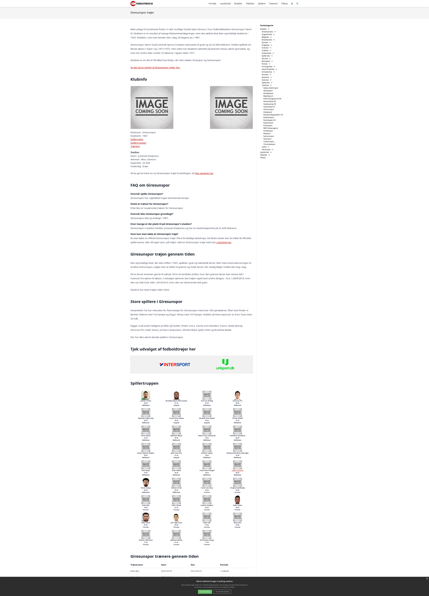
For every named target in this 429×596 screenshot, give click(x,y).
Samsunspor (268, 136)
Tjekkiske (266, 82)
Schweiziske (267, 72)
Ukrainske (266, 149)
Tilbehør (250, 3)
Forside (212, 3)
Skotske (265, 74)
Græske (265, 50)
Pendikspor (268, 131)
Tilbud (284, 3)
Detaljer (232, 587)
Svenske (265, 80)
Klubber (238, 3)
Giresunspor (268, 109)
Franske (265, 48)
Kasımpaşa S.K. (269, 120)
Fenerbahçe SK (269, 101)
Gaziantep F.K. (269, 106)
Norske (265, 58)
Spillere (261, 3)
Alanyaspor (268, 90)
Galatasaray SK (269, 104)
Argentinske (267, 34)
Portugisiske (267, 66)
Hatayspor (267, 112)
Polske (264, 64)
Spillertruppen (138, 142)
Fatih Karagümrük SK (272, 98)
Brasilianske (267, 39)
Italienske (266, 56)
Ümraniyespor (269, 144)
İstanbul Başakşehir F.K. (273, 114)
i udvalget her (223, 242)
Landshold (225, 3)
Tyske (264, 147)
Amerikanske (267, 31)
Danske (265, 42)
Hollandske (266, 53)
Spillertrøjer (136, 139)
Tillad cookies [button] (205, 592)
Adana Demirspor (270, 88)
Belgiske (265, 37)
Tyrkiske (265, 85)
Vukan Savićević (237, 470)
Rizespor (267, 133)
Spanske (265, 77)
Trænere (273, 3)
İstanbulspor (268, 117)
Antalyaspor (268, 93)
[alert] (214, 586)
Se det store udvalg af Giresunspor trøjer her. (155, 67)
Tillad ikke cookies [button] (222, 592)
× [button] (427, 579)
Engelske (265, 45)
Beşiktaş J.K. (268, 96)
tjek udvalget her (204, 173)
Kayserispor (268, 123)
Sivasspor (267, 139)
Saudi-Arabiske (268, 69)
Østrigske (266, 61)
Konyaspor (268, 125)
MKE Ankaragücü (270, 128)
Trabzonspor (268, 141)
